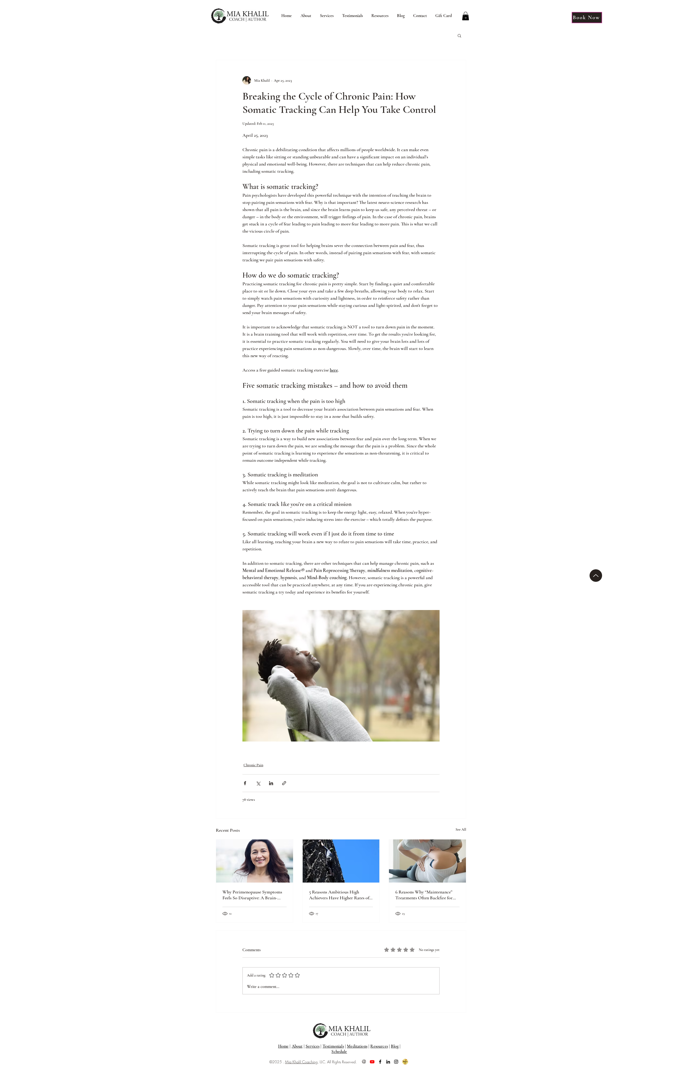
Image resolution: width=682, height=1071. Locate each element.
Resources (379, 1046)
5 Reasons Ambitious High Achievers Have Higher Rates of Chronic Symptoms (339, 895)
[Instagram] (396, 1061)
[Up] (596, 575)
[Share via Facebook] (244, 783)
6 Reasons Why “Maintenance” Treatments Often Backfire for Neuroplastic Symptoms (424, 895)
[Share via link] (284, 783)
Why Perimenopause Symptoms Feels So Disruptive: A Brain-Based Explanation (252, 895)
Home (283, 1046)
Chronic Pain (253, 765)
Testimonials (333, 1046)
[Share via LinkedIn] (271, 783)
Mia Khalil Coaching (301, 1061)
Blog (395, 1046)
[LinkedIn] (388, 1061)
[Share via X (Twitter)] (258, 783)
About (297, 1046)
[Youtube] (372, 1061)
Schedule (339, 1051)
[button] (305, 16)
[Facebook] (380, 1061)
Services (312, 1046)
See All (461, 829)
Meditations (357, 1046)
